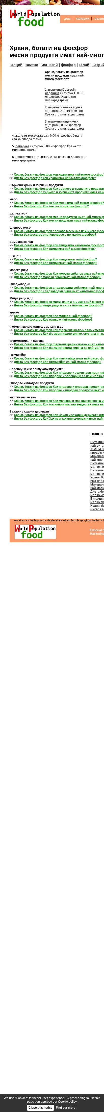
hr (100, 520)
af (19, 520)
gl (85, 520)
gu (89, 520)
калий (84, 65)
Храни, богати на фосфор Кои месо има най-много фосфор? (59, 203)
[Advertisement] (27, 100)
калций (16, 65)
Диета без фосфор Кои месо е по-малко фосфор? (51, 206)
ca (40, 520)
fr (78, 520)
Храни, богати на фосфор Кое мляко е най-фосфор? (53, 316)
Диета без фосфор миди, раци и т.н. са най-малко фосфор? (58, 305)
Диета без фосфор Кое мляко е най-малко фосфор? (53, 319)
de (53, 520)
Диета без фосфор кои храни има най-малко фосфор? (55, 178)
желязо (31, 65)
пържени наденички (63, 121)
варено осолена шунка (65, 107)
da (48, 520)
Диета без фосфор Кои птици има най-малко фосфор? (55, 249)
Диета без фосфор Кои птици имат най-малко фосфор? (55, 263)
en (16, 520)
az (27, 520)
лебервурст (24, 157)
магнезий (49, 65)
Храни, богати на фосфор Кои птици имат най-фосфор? (55, 259)
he (93, 520)
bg (36, 520)
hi (97, 520)
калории (82, 18)
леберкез (22, 146)
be (31, 520)
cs (44, 520)
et (64, 520)
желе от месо (25, 135)
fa (72, 520)
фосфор (68, 65)
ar (23, 520)
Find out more (65, 1107)
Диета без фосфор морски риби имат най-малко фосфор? (57, 277)
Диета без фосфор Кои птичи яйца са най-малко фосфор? (57, 362)
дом (67, 18)
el (57, 520)
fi (75, 520)
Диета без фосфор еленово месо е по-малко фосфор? (55, 234)
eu (68, 520)
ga (82, 520)
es (60, 520)
